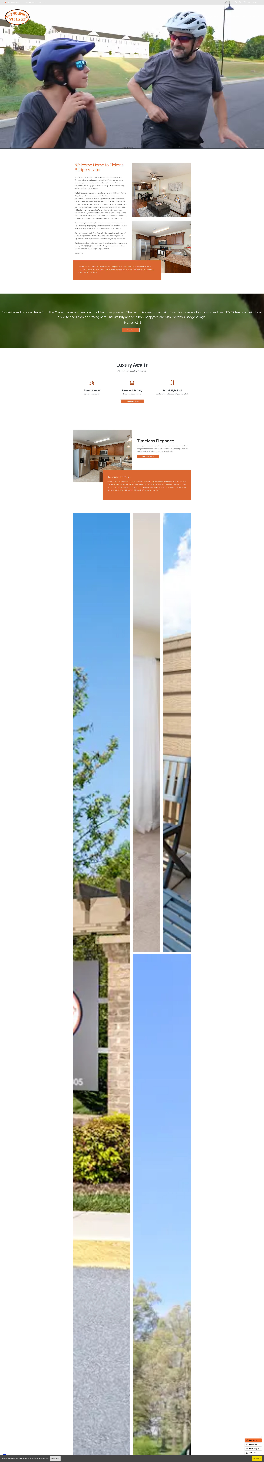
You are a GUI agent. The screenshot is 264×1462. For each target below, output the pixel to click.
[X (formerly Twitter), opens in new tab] (240, 2)
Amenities (173, 17)
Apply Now (133, 330)
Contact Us (253, 17)
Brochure (218, 17)
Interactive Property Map (191, 17)
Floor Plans (161, 17)
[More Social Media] (249, 2)
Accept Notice (257, 1458)
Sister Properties (233, 17)
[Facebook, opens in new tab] (236, 2)
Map (245, 17)
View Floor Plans (148, 456)
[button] (255, 2)
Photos (208, 17)
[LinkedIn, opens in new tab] (245, 2)
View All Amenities (132, 401)
